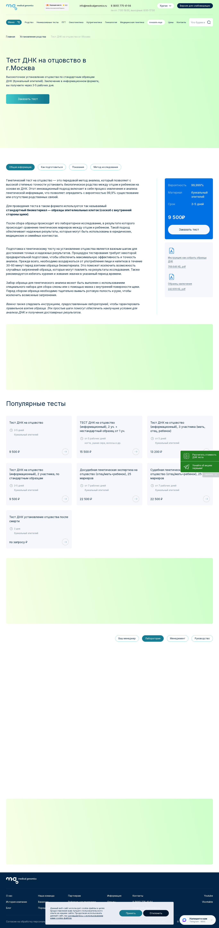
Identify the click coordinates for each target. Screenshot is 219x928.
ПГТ (64, 22)
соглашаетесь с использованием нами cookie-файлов (76, 917)
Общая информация (20, 167)
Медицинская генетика (132, 22)
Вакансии (43, 901)
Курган (164, 5)
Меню (11, 22)
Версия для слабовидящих (195, 5)
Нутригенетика (94, 22)
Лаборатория (152, 638)
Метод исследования (106, 167)
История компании (16, 901)
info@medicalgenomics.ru (93, 5)
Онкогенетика (76, 22)
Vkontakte (207, 901)
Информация (114, 895)
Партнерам (74, 895)
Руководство (202, 638)
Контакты (181, 22)
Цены (170, 22)
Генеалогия (111, 22)
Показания (78, 167)
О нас (9, 895)
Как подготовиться (52, 167)
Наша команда (46, 895)
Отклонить (156, 913)
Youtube (208, 895)
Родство (29, 22)
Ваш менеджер (127, 638)
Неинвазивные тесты (48, 22)
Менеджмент (177, 638)
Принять (131, 913)
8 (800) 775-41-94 (121, 5)
